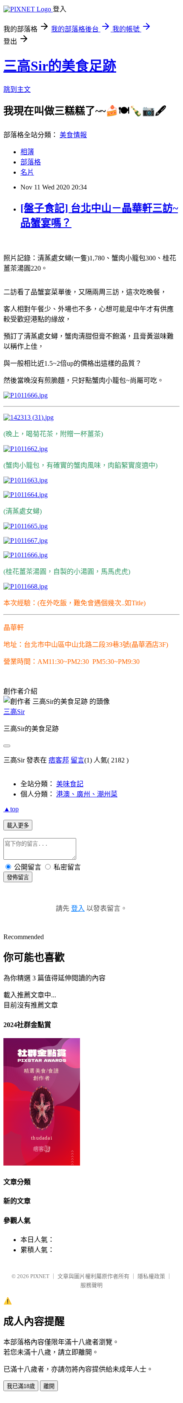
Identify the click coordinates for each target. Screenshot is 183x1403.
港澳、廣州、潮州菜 (86, 794)
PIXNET (39, 1276)
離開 (48, 1386)
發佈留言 (18, 877)
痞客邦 (59, 760)
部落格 (30, 162)
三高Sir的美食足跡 (59, 65)
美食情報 (73, 134)
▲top (11, 809)
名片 (27, 172)
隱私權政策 (151, 1276)
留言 (77, 760)
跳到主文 (17, 89)
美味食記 (69, 784)
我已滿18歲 (21, 1386)
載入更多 (18, 825)
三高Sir (14, 711)
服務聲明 (91, 1285)
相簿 (27, 151)
